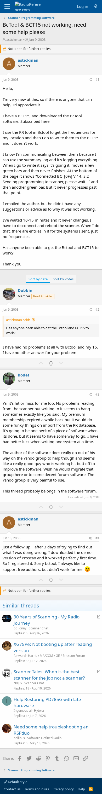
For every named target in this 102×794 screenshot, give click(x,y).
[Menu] (7, 6)
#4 (97, 538)
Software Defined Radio (44, 738)
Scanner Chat (38, 628)
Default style (17, 781)
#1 (97, 79)
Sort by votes (63, 279)
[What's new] (96, 6)
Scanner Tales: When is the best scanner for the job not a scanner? (49, 675)
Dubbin (25, 290)
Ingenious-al (23, 710)
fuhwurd (20, 655)
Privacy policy (63, 789)
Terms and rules (36, 789)
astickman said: (18, 319)
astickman (14, 39)
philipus (19, 738)
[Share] (90, 80)
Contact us (12, 789)
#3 (97, 394)
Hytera (39, 710)
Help (81, 789)
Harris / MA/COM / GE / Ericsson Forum (56, 655)
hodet (24, 375)
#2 (97, 309)
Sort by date (38, 279)
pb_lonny (20, 628)
